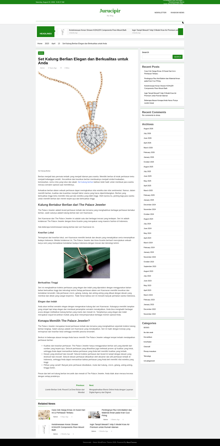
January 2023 (149, 304)
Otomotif (147, 347)
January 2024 (149, 252)
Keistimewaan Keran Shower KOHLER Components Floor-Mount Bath (176, 7)
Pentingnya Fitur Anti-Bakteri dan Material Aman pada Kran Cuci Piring (176, 6)
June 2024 (147, 228)
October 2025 (149, 162)
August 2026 (148, 129)
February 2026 (149, 152)
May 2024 (147, 233)
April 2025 (147, 186)
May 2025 (147, 181)
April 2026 (147, 143)
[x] (42, 12)
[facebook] (37, 12)
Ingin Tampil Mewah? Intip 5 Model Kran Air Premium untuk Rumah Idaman (175, 2)
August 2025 (148, 167)
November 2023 (150, 257)
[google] (45, 12)
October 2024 (149, 214)
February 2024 (149, 247)
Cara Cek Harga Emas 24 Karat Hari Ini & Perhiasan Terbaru (175, 4)
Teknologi (147, 356)
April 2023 (147, 290)
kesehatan (147, 342)
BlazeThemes (132, 442)
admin (42, 68)
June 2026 (147, 138)
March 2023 (148, 295)
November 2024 (150, 209)
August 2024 (148, 219)
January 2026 (149, 157)
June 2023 (147, 281)
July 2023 (147, 276)
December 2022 (150, 309)
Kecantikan (148, 337)
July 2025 (147, 171)
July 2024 (147, 224)
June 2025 (147, 176)
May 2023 (147, 285)
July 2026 (147, 133)
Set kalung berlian (85, 182)
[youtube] (48, 12)
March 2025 (148, 190)
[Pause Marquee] (180, 31)
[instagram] (39, 12)
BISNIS (41, 53)
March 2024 (148, 243)
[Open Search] (179, 23)
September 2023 (150, 266)
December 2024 (150, 205)
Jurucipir (110, 11)
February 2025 (149, 195)
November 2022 (150, 314)
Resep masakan (150, 351)
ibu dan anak (148, 332)
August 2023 (148, 271)
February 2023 (149, 300)
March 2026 (148, 148)
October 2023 (149, 262)
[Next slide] (182, 2)
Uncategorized (149, 361)
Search (145, 52)
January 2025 (149, 200)
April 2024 (147, 238)
